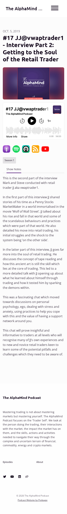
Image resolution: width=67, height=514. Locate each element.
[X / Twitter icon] (5, 476)
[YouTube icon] (12, 476)
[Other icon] (27, 476)
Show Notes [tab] (14, 169)
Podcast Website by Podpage (32, 500)
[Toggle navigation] (54, 8)
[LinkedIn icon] (19, 476)
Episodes (8, 462)
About (39, 462)
